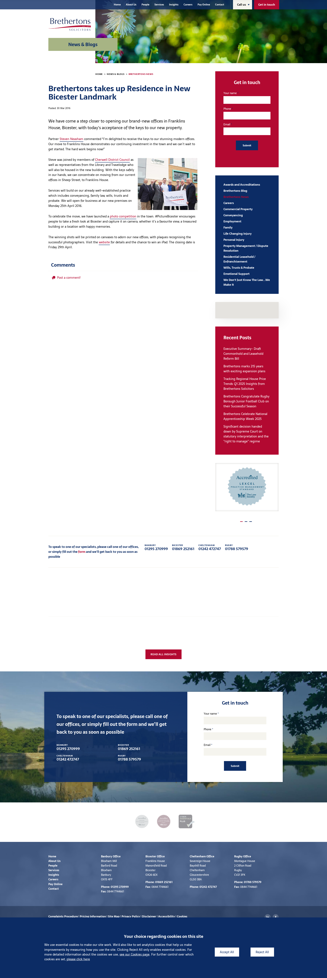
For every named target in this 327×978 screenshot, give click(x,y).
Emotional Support (236, 273)
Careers (188, 5)
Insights (173, 5)
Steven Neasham (71, 138)
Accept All (227, 952)
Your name (230, 93)
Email (226, 124)
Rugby (238, 856)
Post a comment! (69, 277)
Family (227, 227)
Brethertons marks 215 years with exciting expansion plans (244, 369)
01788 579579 (236, 547)
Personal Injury (233, 239)
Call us (241, 4)
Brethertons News (141, 74)
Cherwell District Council (112, 159)
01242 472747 (209, 547)
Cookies (182, 916)
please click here (78, 959)
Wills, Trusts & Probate (238, 267)
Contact (219, 5)
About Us (131, 5)
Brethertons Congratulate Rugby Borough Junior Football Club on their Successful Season (246, 401)
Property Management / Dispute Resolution (245, 248)
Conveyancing (233, 215)
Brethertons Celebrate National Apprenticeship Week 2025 (245, 416)
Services (159, 5)
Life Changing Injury (237, 233)
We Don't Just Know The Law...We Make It (246, 282)
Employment (232, 221)
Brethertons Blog (235, 190)
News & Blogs (115, 74)
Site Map (114, 916)
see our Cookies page (135, 954)
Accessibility (166, 916)
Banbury (106, 856)
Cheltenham (198, 856)
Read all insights (163, 654)
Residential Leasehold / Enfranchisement (239, 259)
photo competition (123, 216)
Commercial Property (238, 209)
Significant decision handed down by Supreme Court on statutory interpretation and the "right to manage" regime (246, 434)
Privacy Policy (131, 916)
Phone (227, 109)
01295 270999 (156, 547)
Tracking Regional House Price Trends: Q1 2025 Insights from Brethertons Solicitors (244, 383)
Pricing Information (93, 916)
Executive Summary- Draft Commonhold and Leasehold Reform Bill (243, 353)
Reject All (262, 952)
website (104, 242)
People (145, 5)
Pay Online (204, 5)
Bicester (150, 856)
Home (117, 5)
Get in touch (266, 4)
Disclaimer (149, 916)
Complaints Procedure (63, 916)
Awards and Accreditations (241, 184)
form (81, 551)
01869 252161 (183, 547)
